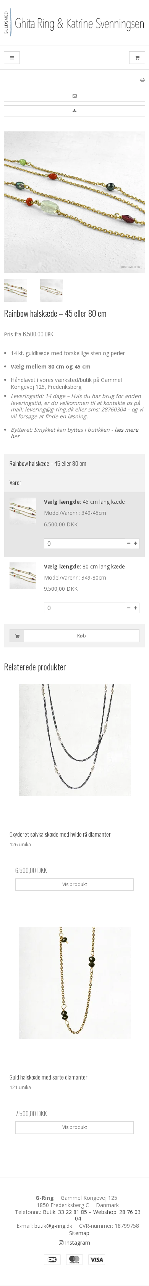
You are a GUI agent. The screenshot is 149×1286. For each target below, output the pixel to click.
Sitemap (79, 1233)
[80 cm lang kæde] (23, 575)
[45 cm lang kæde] (23, 511)
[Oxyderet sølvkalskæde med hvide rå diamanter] (74, 754)
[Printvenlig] (142, 79)
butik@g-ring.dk (53, 1225)
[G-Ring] (74, 23)
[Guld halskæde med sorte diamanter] (74, 997)
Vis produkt (74, 884)
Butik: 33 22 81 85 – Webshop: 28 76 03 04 (92, 1215)
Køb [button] (81, 635)
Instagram (76, 1242)
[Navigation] (12, 57)
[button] (74, 96)
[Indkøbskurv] (137, 57)
